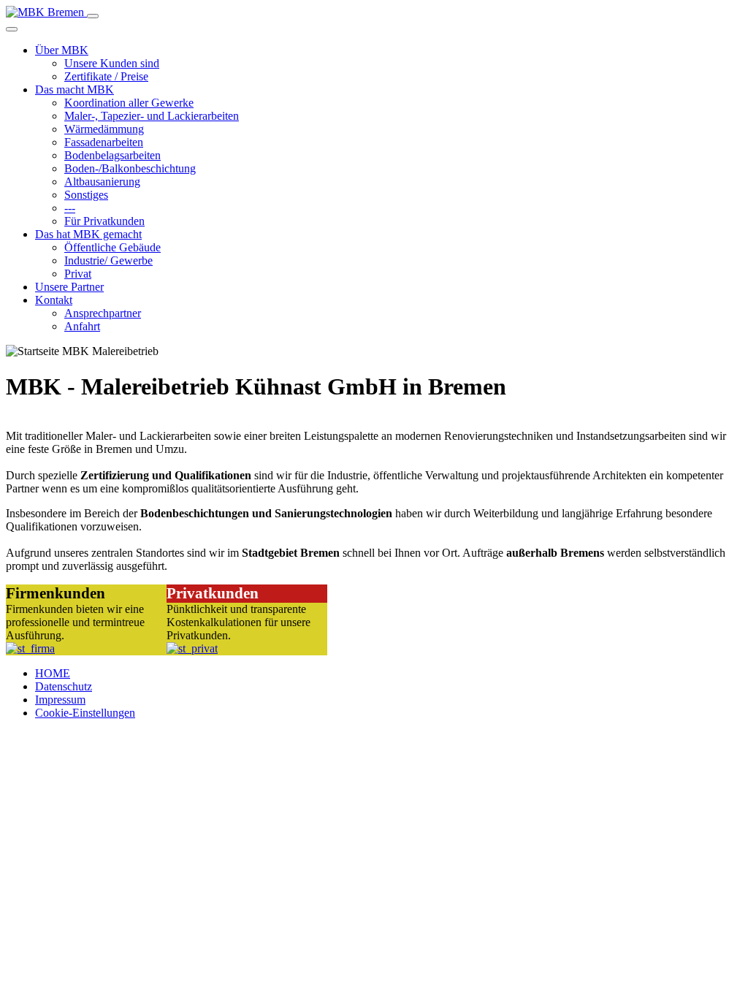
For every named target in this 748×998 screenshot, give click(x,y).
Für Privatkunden (104, 221)
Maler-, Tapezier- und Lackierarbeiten (151, 116)
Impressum (60, 699)
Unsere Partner (69, 287)
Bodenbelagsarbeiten (112, 155)
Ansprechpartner (102, 313)
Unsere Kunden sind (111, 63)
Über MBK (61, 50)
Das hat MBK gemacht (88, 234)
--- (69, 208)
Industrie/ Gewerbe (108, 260)
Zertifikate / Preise (106, 76)
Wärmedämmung (104, 129)
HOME (52, 673)
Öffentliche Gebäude (112, 247)
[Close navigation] (12, 29)
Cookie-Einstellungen (85, 712)
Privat (77, 273)
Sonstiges (86, 194)
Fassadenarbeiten (103, 142)
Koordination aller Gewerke (129, 102)
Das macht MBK (74, 89)
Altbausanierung (102, 181)
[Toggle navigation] (93, 16)
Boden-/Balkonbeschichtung (130, 168)
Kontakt (53, 300)
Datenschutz (63, 686)
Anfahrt (82, 326)
